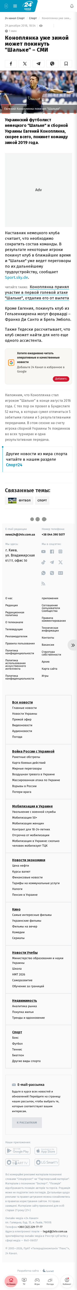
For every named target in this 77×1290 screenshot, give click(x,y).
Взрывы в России (24, 786)
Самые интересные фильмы (32, 915)
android (17, 1151)
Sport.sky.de (16, 277)
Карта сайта (49, 669)
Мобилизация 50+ (24, 817)
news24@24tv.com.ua (20, 534)
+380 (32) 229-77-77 (30, 1226)
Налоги (17, 889)
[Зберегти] (66, 63)
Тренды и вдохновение (28, 1018)
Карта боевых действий (29, 763)
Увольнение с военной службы (34, 812)
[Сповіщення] (72, 6)
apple (47, 1151)
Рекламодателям (16, 636)
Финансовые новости (27, 877)
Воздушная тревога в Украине (33, 774)
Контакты (48, 637)
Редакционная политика (14, 614)
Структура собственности (51, 653)
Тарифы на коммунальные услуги (36, 883)
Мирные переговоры (27, 768)
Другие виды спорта (26, 1061)
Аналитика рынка (24, 1006)
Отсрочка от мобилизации (30, 835)
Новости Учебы (25, 953)
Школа (17, 968)
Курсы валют (21, 871)
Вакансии (48, 645)
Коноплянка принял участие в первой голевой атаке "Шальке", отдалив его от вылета (37, 292)
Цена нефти (20, 866)
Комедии (18, 932)
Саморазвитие (22, 980)
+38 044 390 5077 (53, 534)
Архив (46, 661)
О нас (8, 598)
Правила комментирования (54, 619)
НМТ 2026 (18, 974)
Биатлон (18, 1055)
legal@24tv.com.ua (55, 1231)
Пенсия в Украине (25, 895)
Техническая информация (50, 629)
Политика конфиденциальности (19, 652)
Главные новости (24, 708)
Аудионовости (22, 731)
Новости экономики (28, 860)
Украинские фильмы (26, 920)
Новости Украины (24, 714)
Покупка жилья (23, 1012)
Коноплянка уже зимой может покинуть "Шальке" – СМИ (56, 18)
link (43, 551)
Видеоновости (22, 725)
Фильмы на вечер (24, 926)
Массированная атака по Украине (36, 780)
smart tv (17, 1162)
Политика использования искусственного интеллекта (15, 664)
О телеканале (14, 622)
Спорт (33, 18)
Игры (45, 676)
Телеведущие (14, 629)
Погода (17, 737)
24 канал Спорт (15, 18)
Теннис (17, 1049)
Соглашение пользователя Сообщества (51, 608)
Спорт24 (14, 464)
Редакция (11, 605)
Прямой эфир (21, 719)
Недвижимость (24, 1001)
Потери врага (21, 792)
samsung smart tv (47, 1162)
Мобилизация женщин (28, 823)
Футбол (17, 1044)
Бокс (15, 1038)
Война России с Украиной (33, 751)
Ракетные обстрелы (26, 757)
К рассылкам (27, 1122)
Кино (16, 909)
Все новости (22, 702)
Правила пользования (20, 643)
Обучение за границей (28, 986)
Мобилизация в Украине (32, 806)
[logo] (28, 6)
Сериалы (18, 938)
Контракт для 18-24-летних (31, 829)
